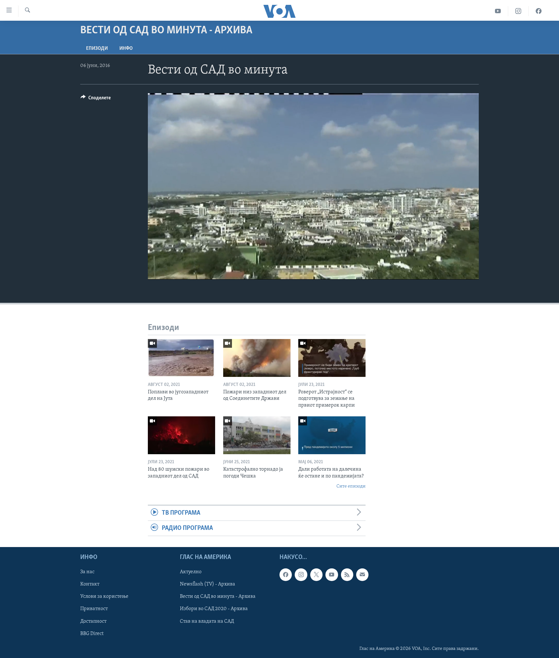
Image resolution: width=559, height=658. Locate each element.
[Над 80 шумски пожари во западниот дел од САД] (181, 435)
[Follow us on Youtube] (331, 575)
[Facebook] (539, 11)
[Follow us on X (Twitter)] (316, 575)
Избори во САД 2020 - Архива (214, 609)
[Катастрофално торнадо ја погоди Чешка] (256, 435)
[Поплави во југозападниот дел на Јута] (181, 358)
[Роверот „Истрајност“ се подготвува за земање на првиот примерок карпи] (332, 358)
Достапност (93, 621)
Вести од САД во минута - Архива (218, 596)
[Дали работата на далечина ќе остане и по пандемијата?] (332, 435)
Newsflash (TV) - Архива (207, 584)
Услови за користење (104, 596)
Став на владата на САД (207, 621)
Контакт (89, 584)
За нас (87, 572)
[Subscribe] (362, 575)
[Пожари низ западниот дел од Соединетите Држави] (256, 358)
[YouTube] (498, 11)
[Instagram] (518, 11)
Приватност (94, 609)
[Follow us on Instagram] (301, 575)
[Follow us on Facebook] (286, 575)
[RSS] (347, 575)
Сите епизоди (351, 486)
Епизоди (97, 48)
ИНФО (126, 48)
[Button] (96, 99)
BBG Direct (92, 633)
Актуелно (191, 572)
